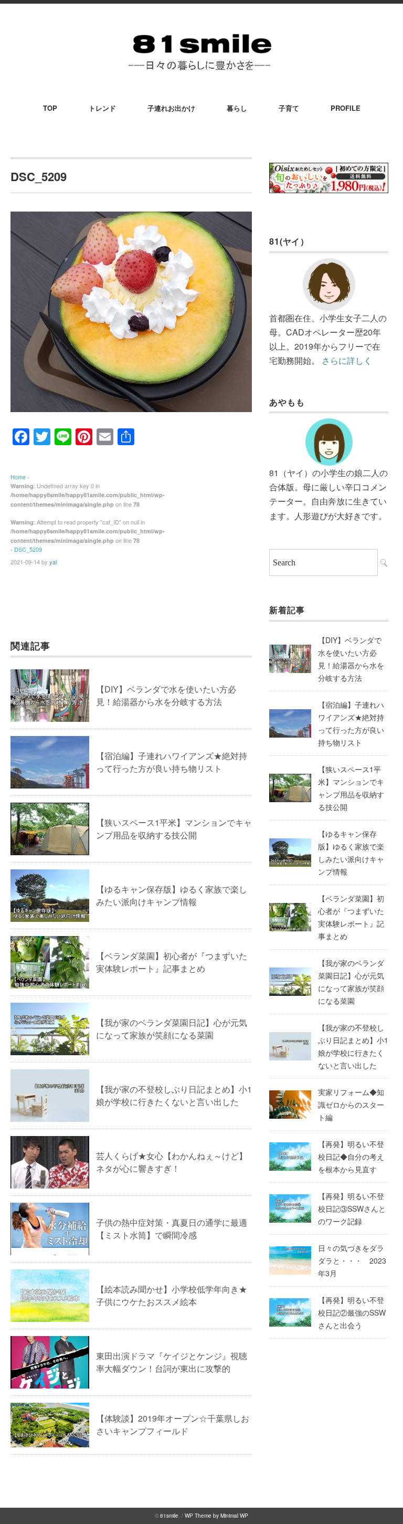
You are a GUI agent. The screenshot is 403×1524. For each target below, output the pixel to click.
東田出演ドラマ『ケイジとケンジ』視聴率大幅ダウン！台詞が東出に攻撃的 (171, 1362)
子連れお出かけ (171, 108)
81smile (169, 1515)
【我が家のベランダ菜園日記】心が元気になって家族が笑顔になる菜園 (171, 1028)
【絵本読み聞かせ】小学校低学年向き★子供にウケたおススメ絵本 (171, 1295)
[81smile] (201, 32)
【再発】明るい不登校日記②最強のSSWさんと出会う (352, 1312)
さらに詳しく (347, 360)
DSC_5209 (28, 549)
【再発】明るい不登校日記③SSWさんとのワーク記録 (352, 1208)
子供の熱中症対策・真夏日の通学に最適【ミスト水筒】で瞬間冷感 (171, 1228)
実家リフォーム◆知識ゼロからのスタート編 (351, 1104)
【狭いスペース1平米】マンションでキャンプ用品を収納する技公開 (174, 828)
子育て (289, 108)
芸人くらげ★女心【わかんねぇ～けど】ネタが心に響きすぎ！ (171, 1162)
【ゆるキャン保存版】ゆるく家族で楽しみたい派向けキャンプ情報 (171, 895)
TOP (50, 108)
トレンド (102, 108)
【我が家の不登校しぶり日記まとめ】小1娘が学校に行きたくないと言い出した (174, 1095)
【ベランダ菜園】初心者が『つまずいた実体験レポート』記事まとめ (171, 962)
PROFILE (345, 108)
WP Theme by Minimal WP (216, 1515)
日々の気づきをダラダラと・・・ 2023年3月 (352, 1260)
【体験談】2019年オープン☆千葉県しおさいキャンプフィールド (172, 1424)
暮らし (237, 108)
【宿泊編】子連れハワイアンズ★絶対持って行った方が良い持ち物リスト (171, 762)
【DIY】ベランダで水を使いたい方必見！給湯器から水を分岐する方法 (166, 695)
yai (53, 562)
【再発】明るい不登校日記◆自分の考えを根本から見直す (351, 1156)
